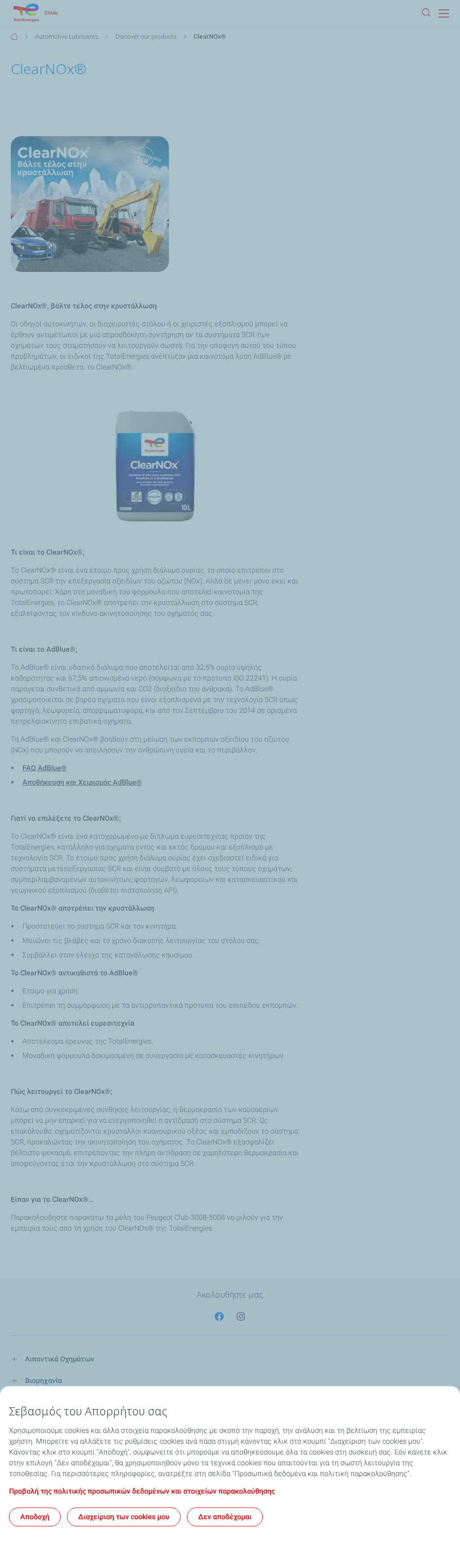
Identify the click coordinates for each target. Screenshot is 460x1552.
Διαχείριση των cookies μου (123, 1516)
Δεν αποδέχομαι (225, 1516)
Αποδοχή (34, 1516)
